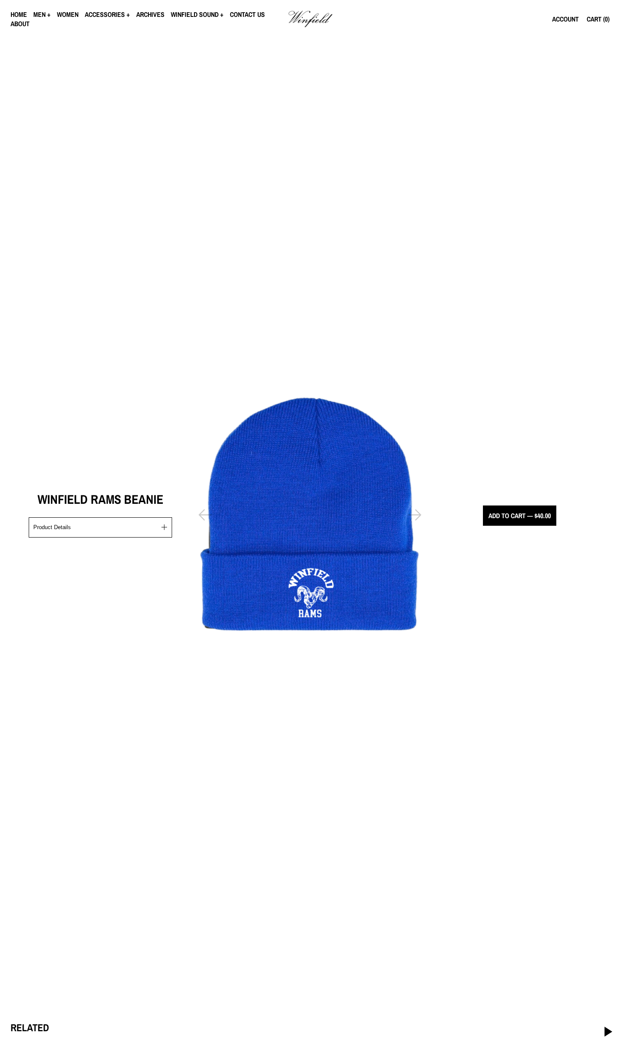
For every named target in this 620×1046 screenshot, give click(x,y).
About (20, 23)
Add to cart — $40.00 (519, 515)
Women (67, 14)
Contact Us (247, 14)
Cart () (598, 19)
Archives (150, 14)
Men (39, 14)
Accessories (105, 14)
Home (19, 14)
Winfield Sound (194, 14)
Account (565, 19)
